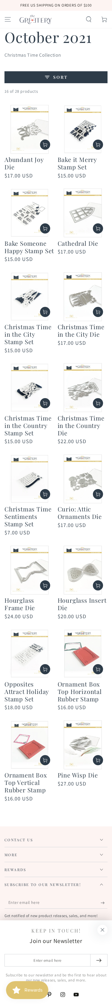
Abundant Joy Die (24, 163)
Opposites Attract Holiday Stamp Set (26, 691)
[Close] (102, 929)
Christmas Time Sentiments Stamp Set (27, 516)
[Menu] (8, 19)
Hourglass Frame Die (19, 604)
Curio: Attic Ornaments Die (80, 512)
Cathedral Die (78, 243)
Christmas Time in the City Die (81, 330)
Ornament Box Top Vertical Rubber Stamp (25, 782)
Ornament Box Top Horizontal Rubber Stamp (80, 691)
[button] (88, 19)
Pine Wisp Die (78, 775)
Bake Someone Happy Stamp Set (29, 247)
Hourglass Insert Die (82, 604)
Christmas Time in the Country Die (81, 425)
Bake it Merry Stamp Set (77, 163)
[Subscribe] (104, 902)
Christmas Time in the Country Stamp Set (27, 425)
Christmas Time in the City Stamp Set (27, 334)
